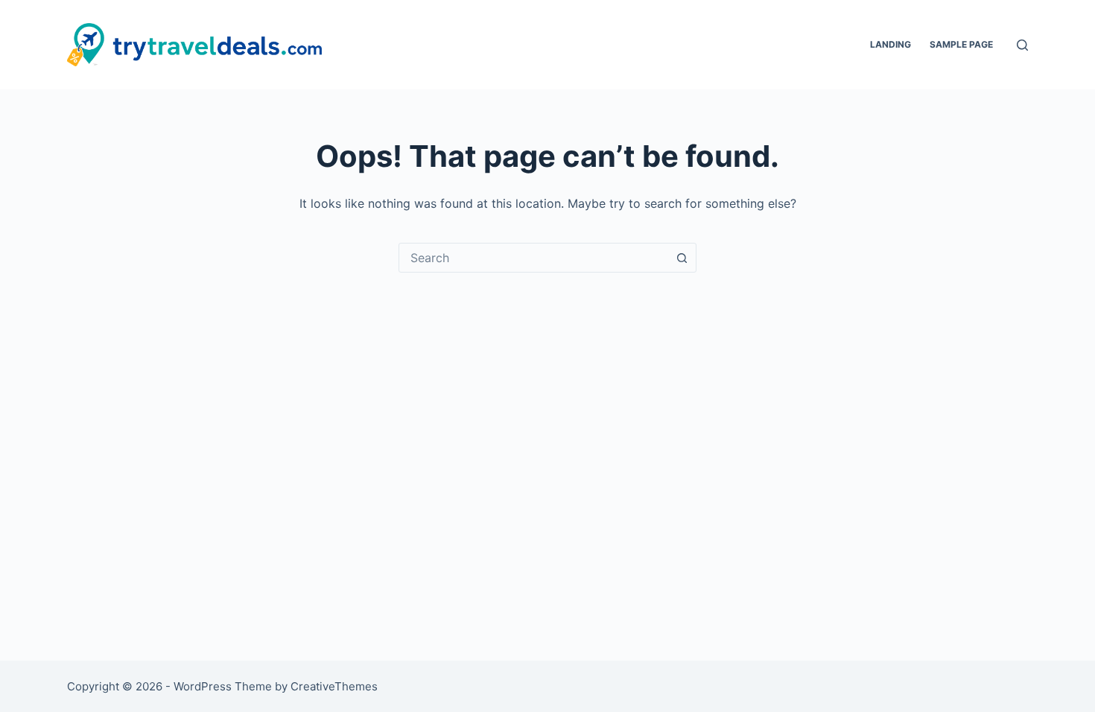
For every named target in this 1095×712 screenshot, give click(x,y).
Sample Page (961, 44)
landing (890, 44)
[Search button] (681, 258)
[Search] (1022, 45)
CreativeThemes (334, 686)
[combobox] (533, 258)
